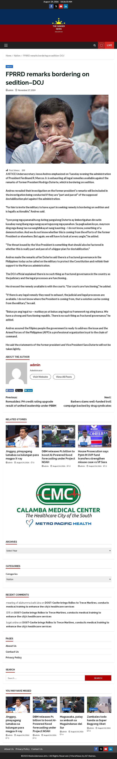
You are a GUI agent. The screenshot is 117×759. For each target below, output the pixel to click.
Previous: (31, 401)
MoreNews (76, 755)
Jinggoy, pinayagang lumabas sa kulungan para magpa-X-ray (22, 455)
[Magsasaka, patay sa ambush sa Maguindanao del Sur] (72, 705)
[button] (6, 45)
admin (10, 90)
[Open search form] (95, 45)
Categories (12, 574)
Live (109, 45)
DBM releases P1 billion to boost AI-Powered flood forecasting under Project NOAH (44, 724)
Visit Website (40, 376)
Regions (66, 709)
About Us (11, 646)
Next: (87, 401)
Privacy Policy (14, 657)
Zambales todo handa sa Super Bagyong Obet (97, 720)
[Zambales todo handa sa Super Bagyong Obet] (99, 705)
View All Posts (64, 376)
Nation (9, 66)
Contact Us (12, 652)
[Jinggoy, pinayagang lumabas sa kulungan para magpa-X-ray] (22, 436)
